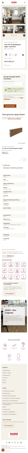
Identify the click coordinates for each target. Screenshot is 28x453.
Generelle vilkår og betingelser (9, 395)
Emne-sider (5, 377)
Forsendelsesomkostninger (8, 391)
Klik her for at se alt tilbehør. (14, 118)
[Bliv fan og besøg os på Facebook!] (6, 442)
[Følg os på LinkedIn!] (17, 442)
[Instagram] (14, 442)
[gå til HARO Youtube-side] (8, 442)
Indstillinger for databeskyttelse (10, 414)
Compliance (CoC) (6, 409)
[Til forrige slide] (4, 35)
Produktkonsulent (6, 370)
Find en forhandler (10, 106)
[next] (24, 159)
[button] (7, 65)
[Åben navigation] (4, 2)
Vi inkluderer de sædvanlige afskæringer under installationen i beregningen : (15, 90)
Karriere (4, 380)
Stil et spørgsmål (9, 293)
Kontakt (4, 382)
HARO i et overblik (7, 372)
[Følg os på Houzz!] (20, 442)
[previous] (20, 159)
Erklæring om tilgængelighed (9, 411)
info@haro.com (10, 255)
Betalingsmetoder (6, 393)
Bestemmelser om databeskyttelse (10, 400)
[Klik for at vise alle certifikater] (23, 55)
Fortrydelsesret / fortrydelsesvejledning (11, 398)
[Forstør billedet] (23, 21)
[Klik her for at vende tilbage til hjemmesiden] (14, 2)
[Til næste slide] (24, 35)
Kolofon (4, 407)
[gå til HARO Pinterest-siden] (11, 442)
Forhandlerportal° (6, 375)
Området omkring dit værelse (9, 81)
